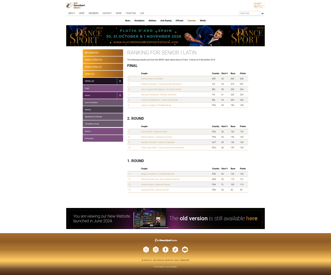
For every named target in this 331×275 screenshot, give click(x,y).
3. (129, 89)
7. (129, 131)
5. (129, 99)
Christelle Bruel (164, 105)
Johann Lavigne (148, 105)
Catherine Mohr (160, 131)
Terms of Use (162, 260)
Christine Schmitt (166, 173)
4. (129, 94)
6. (129, 105)
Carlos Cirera (147, 78)
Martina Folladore (167, 142)
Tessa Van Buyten (170, 99)
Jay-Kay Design (171, 267)
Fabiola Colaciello (168, 94)
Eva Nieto (158, 78)
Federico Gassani (149, 84)
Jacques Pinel (147, 189)
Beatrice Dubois (163, 184)
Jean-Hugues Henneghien (153, 89)
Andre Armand (147, 184)
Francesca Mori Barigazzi (170, 84)
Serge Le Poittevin (149, 173)
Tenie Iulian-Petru (149, 147)
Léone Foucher (162, 189)
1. (129, 78)
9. (129, 142)
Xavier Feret (146, 131)
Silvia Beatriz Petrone (169, 179)
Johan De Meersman (150, 99)
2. (129, 84)
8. (129, 136)
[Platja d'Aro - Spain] (165, 35)
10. (129, 147)
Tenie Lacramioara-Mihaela (171, 147)
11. (129, 173)
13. (129, 184)
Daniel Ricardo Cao (149, 179)
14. (129, 189)
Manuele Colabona (149, 94)
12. (129, 179)
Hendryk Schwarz (149, 142)
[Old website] (165, 218)
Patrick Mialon (147, 136)
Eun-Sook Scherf (173, 89)
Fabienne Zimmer (164, 136)
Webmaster (184, 260)
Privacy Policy (174, 260)
